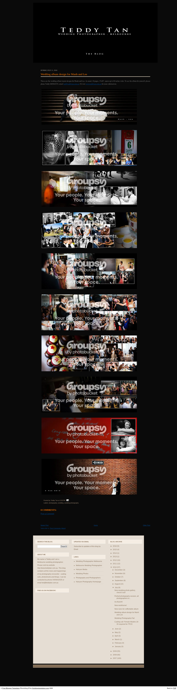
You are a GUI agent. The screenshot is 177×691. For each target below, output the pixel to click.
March (117, 639)
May (116, 632)
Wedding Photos (82, 574)
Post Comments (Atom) (58, 528)
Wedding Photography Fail (124, 618)
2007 (115, 658)
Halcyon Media (81, 569)
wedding (60, 503)
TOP (174, 688)
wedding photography (71, 503)
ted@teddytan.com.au (71, 84)
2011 (115, 564)
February (118, 643)
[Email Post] (67, 500)
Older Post (146, 525)
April (117, 636)
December (119, 570)
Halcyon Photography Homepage (88, 582)
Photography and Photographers (88, 578)
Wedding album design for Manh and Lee (64, 74)
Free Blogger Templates (11, 688)
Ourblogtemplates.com (40, 688)
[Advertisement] (88, 677)
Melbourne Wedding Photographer (89, 565)
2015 (115, 550)
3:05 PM (62, 500)
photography (53, 503)
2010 (115, 567)
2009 (115, 651)
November (119, 573)
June (117, 629)
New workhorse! (120, 605)
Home (96, 525)
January (118, 646)
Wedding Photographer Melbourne (89, 561)
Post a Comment (47, 514)
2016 (115, 546)
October (118, 577)
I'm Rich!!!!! (118, 602)
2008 (115, 655)
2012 (115, 560)
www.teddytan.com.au (93, 84)
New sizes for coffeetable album (126, 609)
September (119, 580)
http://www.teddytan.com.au (47, 568)
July (116, 588)
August (117, 584)
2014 (115, 553)
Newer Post (45, 525)
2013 (115, 557)
